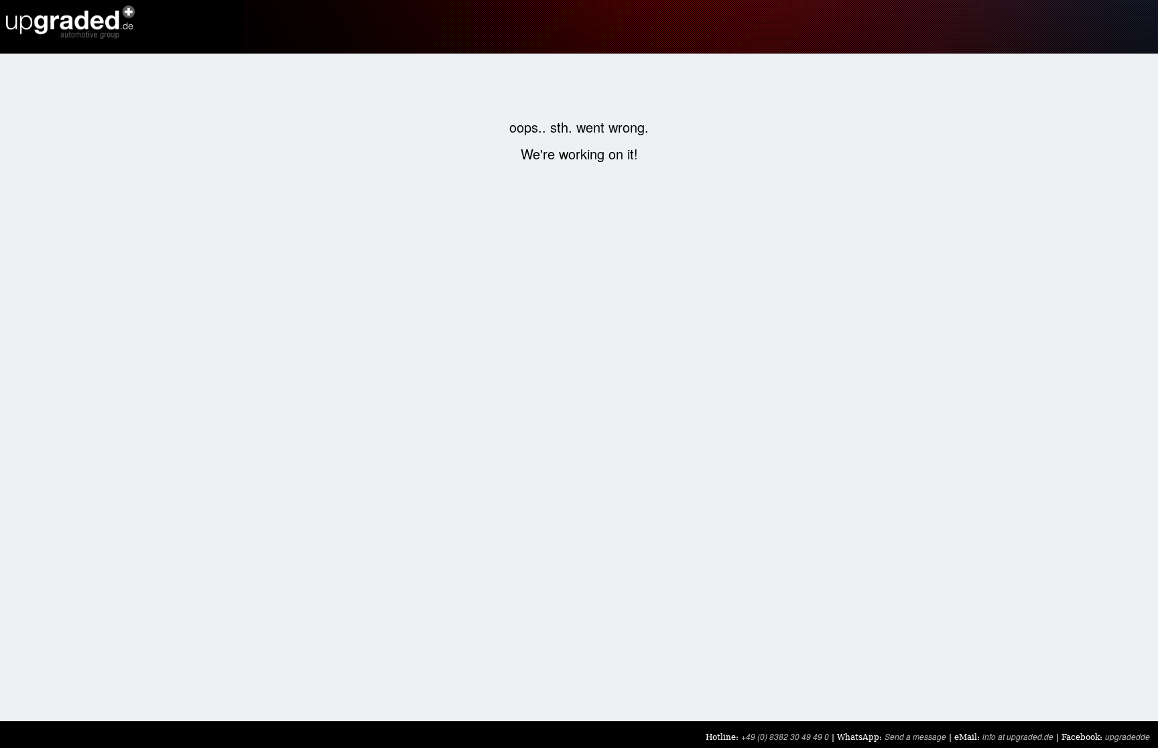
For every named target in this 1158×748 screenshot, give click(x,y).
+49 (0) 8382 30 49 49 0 (785, 736)
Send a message (915, 736)
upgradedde (1127, 736)
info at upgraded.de (1017, 736)
